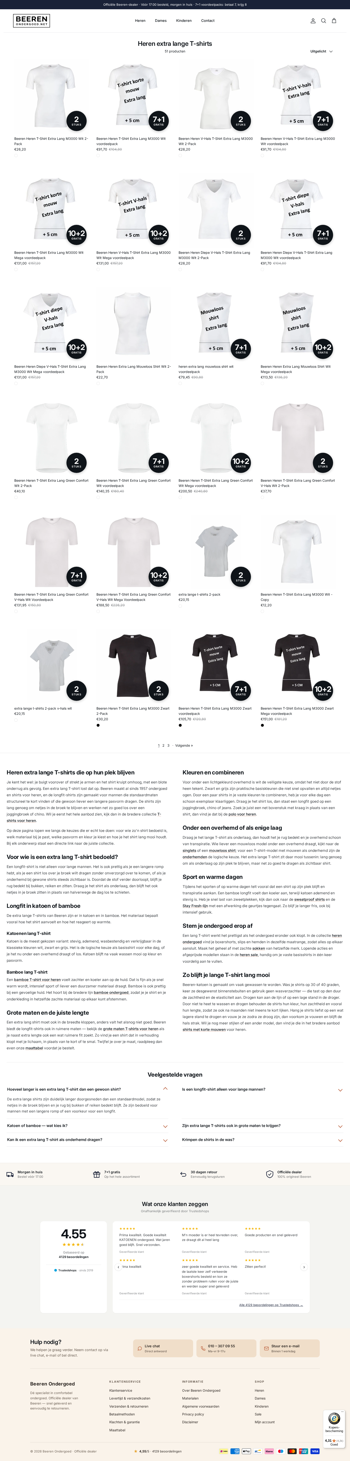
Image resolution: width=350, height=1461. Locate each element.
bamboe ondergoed (111, 992)
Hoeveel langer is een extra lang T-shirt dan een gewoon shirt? (64, 1089)
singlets (189, 850)
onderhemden (195, 857)
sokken (258, 948)
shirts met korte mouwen (204, 1029)
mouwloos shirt (222, 850)
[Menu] (342, 1413)
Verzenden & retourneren (128, 1406)
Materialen (190, 1398)
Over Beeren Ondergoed (201, 1390)
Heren (140, 20)
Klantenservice (120, 1390)
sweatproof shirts (309, 899)
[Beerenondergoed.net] (31, 21)
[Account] (312, 21)
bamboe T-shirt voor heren (37, 979)
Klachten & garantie (124, 1422)
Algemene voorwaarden (200, 1406)
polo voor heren (242, 814)
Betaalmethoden (122, 1414)
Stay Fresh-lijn (195, 906)
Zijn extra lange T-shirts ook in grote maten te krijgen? (231, 1125)
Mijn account (265, 1422)
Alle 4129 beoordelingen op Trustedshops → (271, 1305)
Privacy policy (193, 1414)
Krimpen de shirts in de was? (208, 1139)
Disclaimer (190, 1422)
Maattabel (117, 1430)
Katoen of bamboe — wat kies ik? (37, 1125)
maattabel (34, 1048)
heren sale (249, 954)
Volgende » (184, 745)
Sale (258, 1414)
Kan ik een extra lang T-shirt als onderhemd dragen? (54, 1139)
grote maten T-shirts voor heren (130, 1029)
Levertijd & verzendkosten (129, 1398)
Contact (208, 20)
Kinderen (184, 20)
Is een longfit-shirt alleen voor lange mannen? (223, 1089)
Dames (161, 20)
